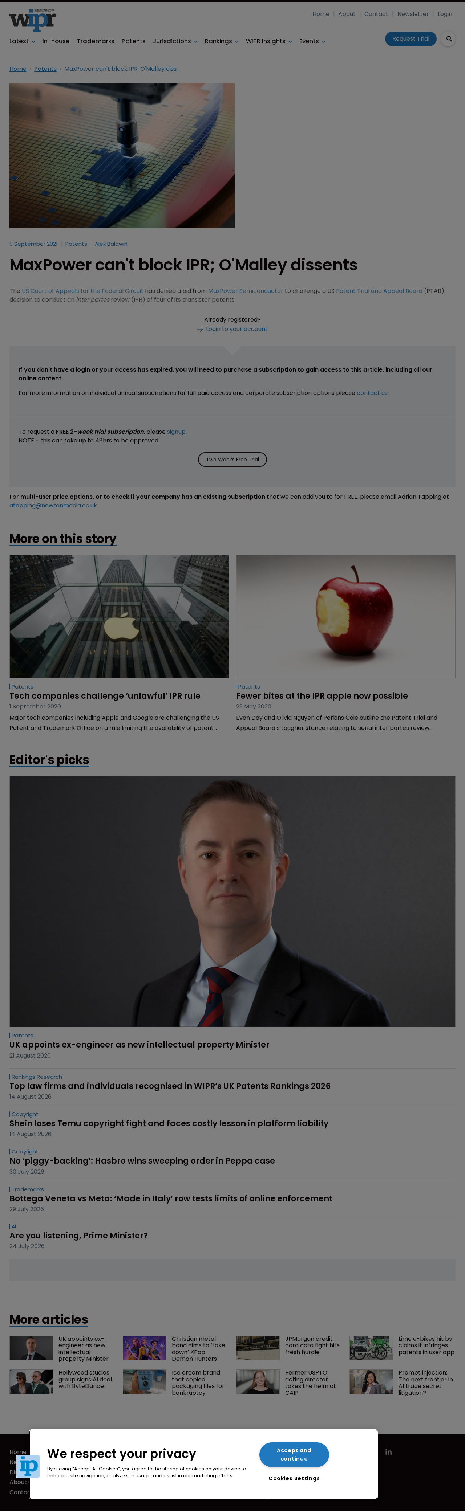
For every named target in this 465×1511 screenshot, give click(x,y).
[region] (203, 1464)
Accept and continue (294, 1454)
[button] (28, 1466)
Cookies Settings (294, 1478)
